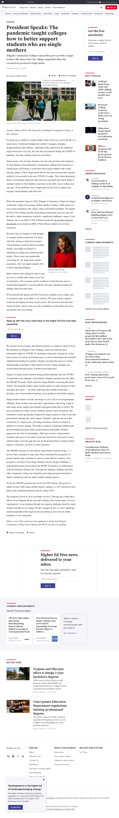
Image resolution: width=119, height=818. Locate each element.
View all (88, 228)
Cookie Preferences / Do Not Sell (60, 809)
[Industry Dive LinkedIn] (8, 756)
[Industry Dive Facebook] (13, 756)
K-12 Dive (31, 2)
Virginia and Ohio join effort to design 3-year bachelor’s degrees (48, 673)
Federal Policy (35, 13)
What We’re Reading (37, 777)
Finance (8, 13)
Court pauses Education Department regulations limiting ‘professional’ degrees (50, 708)
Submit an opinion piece (64, 760)
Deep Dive (24, 7)
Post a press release (101, 308)
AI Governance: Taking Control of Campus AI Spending (102, 183)
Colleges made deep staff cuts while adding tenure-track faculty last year (105, 89)
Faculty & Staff (86, 13)
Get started (70, 633)
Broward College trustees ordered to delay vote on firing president (105, 113)
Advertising (58, 752)
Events (48, 7)
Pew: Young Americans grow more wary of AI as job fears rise (99, 377)
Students (75, 13)
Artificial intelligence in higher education (102, 199)
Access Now (15, 807)
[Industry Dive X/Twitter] (18, 756)
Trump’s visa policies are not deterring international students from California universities (99, 358)
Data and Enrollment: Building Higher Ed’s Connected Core (102, 215)
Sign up (113, 7)
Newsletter (33, 764)
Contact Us (33, 760)
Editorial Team (35, 756)
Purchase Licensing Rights (40, 768)
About (31, 752)
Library (41, 7)
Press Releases (59, 7)
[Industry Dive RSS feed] (23, 756)
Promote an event (100, 428)
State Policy (47, 13)
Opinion (33, 7)
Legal (57, 13)
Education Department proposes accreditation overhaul (105, 134)
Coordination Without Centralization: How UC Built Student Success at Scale (98, 451)
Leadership (65, 13)
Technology (109, 13)
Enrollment (98, 13)
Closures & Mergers (20, 13)
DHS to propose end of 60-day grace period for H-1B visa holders (104, 153)
